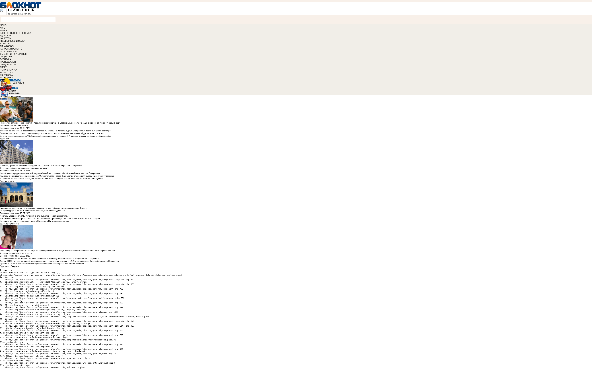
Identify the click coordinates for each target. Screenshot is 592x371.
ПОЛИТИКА (5, 59)
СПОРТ (3, 67)
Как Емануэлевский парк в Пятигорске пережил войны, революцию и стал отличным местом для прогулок (50, 218)
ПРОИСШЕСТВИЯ (8, 62)
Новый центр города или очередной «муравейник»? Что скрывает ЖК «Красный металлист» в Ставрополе (50, 173)
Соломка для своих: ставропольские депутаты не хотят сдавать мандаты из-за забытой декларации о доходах (52, 133)
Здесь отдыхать (7, 181)
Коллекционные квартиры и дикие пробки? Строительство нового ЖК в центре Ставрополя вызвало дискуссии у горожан (57, 176)
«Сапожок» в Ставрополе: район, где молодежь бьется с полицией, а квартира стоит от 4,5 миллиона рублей (51, 178)
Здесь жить (5, 138)
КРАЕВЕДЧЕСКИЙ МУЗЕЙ (12, 41)
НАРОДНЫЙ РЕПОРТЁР (11, 49)
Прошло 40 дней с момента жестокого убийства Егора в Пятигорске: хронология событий (42, 264)
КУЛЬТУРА (5, 43)
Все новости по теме (9, 128)
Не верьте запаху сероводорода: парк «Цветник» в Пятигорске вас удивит (35, 221)
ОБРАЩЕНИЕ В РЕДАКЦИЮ (13, 54)
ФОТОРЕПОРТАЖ (8, 70)
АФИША (4, 30)
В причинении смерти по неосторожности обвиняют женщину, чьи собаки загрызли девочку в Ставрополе (49, 258)
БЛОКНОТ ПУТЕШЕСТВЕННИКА (15, 33)
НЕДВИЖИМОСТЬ (8, 51)
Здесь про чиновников (10, 96)
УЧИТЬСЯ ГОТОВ (15, 83)
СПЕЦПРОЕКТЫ (8, 64)
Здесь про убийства (9, 224)
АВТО (2, 28)
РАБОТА (17, 80)
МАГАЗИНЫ (15, 93)
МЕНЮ (3, 25)
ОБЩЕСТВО (6, 57)
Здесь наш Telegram (9, 266)
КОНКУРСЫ (5, 38)
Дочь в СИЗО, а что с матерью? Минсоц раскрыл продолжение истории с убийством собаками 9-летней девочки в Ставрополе (59, 261)
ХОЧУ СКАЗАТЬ (7, 75)
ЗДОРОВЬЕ (5, 36)
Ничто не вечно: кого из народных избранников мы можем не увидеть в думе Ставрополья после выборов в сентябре (55, 131)
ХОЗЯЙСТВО (6, 72)
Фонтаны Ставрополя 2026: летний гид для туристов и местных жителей (34, 216)
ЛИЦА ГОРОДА (7, 46)
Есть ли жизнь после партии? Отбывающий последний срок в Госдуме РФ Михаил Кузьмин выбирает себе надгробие (55, 136)
